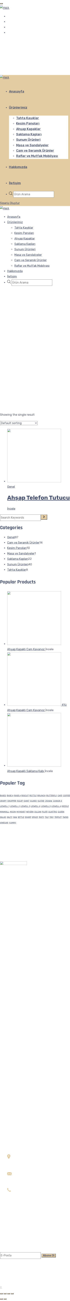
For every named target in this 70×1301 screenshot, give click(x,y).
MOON (13, 812)
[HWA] (4, 8)
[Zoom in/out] (12, 1293)
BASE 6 (17, 795)
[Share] (5, 1293)
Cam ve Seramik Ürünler (35, 151)
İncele (38, 497)
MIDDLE (65, 806)
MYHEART (21, 812)
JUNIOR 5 (57, 801)
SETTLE (21, 817)
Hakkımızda (18, 167)
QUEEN (61, 812)
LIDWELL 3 (25, 806)
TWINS (65, 817)
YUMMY (12, 823)
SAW (15, 817)
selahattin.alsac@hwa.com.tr (26, 1185)
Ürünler (12, 1232)
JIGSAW (48, 801)
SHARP (28, 817)
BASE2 (3, 795)
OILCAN (37, 812)
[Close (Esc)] (1, 1293)
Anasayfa (16, 91)
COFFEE (66, 795)
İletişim (15, 183)
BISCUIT (25, 795)
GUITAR (41, 801)
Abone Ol (48, 1255)
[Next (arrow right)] (5, 1299)
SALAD (3, 817)
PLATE (45, 812)
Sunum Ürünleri (28, 140)
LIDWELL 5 (46, 806)
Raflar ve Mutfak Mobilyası (37, 156)
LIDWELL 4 (35, 806)
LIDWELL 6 (56, 806)
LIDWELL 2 (15, 806)
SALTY (9, 817)
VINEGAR (4, 823)
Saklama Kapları (29, 134)
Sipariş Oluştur (10, 203)
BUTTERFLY (51, 795)
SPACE (35, 817)
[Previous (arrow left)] (1, 1299)
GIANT (26, 801)
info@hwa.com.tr (19, 1179)
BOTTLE (33, 795)
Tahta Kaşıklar (27, 118)
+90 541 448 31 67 (19, 1201)
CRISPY (3, 801)
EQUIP (20, 801)
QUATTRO (52, 812)
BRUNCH (41, 795)
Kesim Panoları (27, 123)
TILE (47, 817)
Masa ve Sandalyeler (32, 145)
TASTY (41, 817)
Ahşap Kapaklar (28, 129)
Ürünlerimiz (18, 108)
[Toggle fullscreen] (8, 1293)
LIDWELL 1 (4, 806)
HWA (6, 1282)
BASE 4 (10, 795)
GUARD (33, 801)
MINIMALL (4, 812)
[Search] (44, 517)
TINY (51, 817)
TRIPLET (58, 817)
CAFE (60, 795)
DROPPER (11, 801)
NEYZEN (30, 812)
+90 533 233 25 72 (19, 1196)
